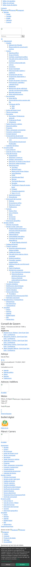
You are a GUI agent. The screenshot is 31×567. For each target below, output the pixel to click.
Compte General (9, 469)
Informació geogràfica (11, 511)
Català (8, 14)
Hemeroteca (7, 524)
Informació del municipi (11, 507)
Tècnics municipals (9, 455)
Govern (6, 449)
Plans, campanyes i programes (13, 465)
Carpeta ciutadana (9, 485)
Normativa (7, 457)
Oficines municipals (10, 477)
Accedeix (3, 393)
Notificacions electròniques (12, 487)
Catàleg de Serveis (9, 481)
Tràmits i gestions (9, 483)
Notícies (6, 376)
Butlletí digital (8, 520)
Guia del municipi (9, 505)
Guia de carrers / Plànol (11, 503)
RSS (5, 522)
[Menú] (2, 39)
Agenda (6, 370)
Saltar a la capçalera (9, 1)
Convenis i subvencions (11, 467)
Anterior (3, 414)
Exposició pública (9, 461)
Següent (8, 414)
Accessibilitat (8, 542)
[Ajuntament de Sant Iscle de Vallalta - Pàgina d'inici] (11, 31)
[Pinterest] (12, 10)
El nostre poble (5, 499)
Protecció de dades (10, 538)
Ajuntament (4, 445)
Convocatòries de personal (12, 471)
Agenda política (8, 372)
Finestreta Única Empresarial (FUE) (14, 495)
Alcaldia (6, 447)
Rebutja (8, 564)
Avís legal (6, 540)
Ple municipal (8, 451)
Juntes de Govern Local (11, 453)
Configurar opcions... (7, 561)
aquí (18, 559)
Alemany (9, 20)
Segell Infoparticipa (7, 526)
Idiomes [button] (6, 12)
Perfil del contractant (10, 497)
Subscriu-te (4, 428)
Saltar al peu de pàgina (10, 5)
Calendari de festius (10, 473)
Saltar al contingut (8, 3)
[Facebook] (5, 10)
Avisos (6, 374)
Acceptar (22, 564)
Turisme (6, 509)
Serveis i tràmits (6, 475)
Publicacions (7, 378)
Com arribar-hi (8, 501)
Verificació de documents (12, 489)
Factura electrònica (10, 493)
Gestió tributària (9, 491)
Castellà (8, 16)
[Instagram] (20, 10)
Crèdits (6, 534)
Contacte (4, 8)
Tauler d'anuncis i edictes (11, 459)
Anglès (8, 18)
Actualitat (4, 513)
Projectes (7, 463)
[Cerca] (22, 36)
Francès (8, 22)
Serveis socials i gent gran (12, 479)
